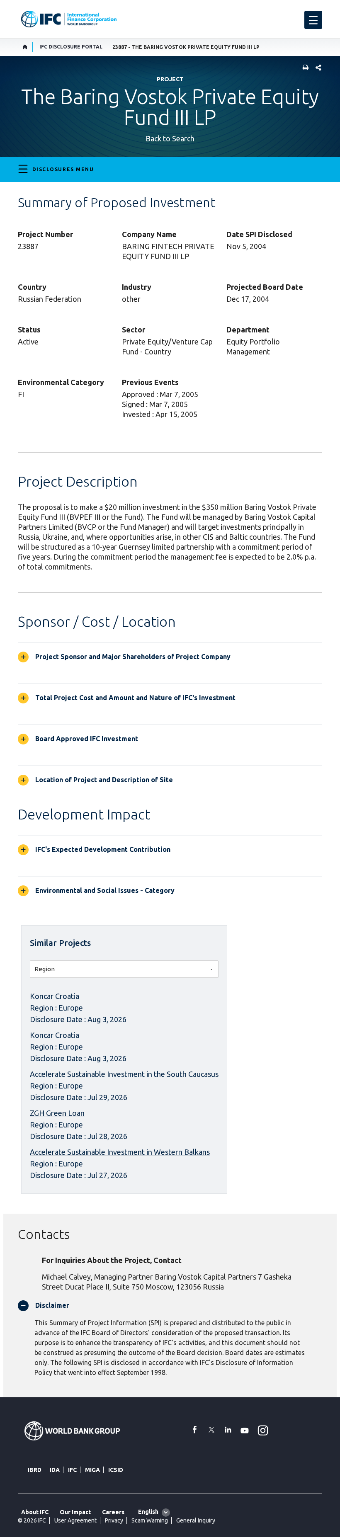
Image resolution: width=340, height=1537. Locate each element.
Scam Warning (149, 1520)
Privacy (114, 1520)
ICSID (115, 1470)
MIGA (92, 1470)
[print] (303, 68)
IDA (55, 1470)
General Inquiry (195, 1520)
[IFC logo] (69, 19)
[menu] (313, 20)
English (148, 1511)
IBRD (34, 1470)
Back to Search (170, 138)
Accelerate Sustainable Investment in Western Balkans (120, 1152)
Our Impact (75, 1512)
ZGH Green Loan (57, 1113)
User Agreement (75, 1520)
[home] (25, 46)
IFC (72, 1470)
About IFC (35, 1512)
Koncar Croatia (54, 996)
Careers (113, 1512)
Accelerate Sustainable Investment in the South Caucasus (124, 1074)
